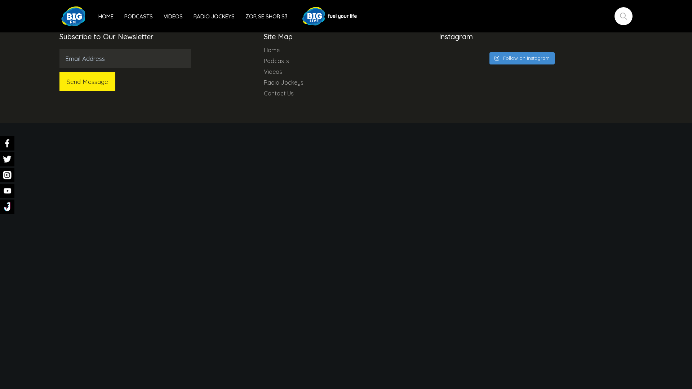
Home (106, 16)
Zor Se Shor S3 (266, 16)
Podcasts (138, 16)
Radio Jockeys (214, 16)
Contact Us (279, 93)
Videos (173, 16)
